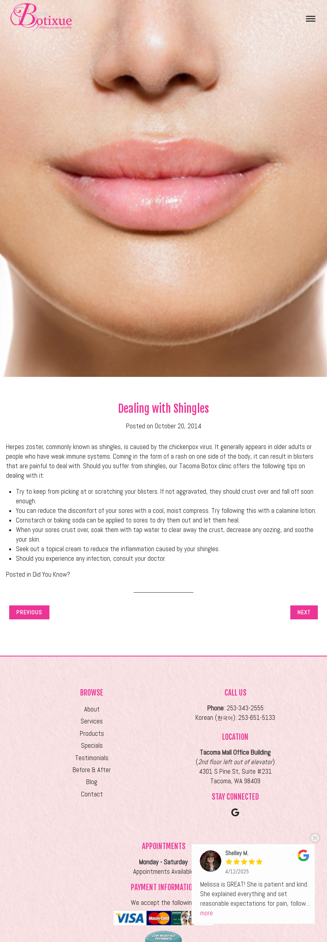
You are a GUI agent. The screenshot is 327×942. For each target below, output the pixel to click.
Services (92, 721)
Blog (91, 782)
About (92, 709)
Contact (92, 794)
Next (304, 612)
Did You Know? (51, 574)
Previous (29, 612)
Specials (92, 745)
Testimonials (91, 758)
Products (92, 733)
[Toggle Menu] (310, 18)
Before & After (92, 770)
